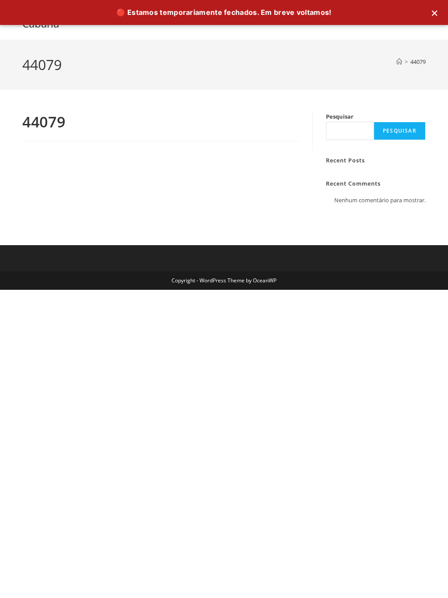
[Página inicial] (399, 62)
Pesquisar (340, 116)
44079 (418, 62)
